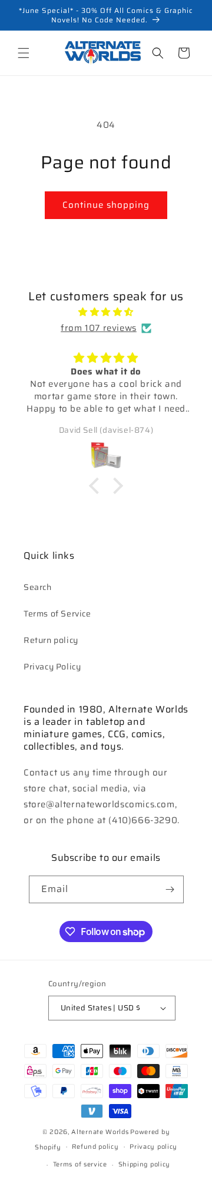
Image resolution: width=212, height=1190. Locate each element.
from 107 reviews (99, 328)
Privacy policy (153, 1147)
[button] (24, 53)
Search (38, 587)
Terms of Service (57, 613)
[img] (106, 312)
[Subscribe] (170, 889)
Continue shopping (106, 205)
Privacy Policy (52, 666)
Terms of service (80, 1164)
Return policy (51, 640)
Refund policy (95, 1147)
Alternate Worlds (99, 1132)
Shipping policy (144, 1164)
